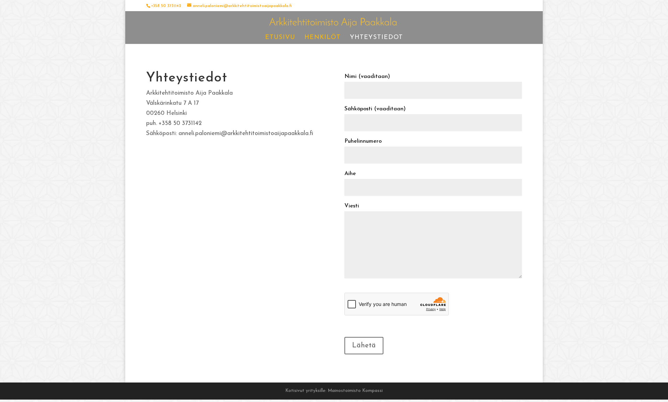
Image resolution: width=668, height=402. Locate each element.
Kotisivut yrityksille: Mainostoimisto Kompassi (334, 390)
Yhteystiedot (376, 38)
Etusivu (280, 38)
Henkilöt (322, 38)
